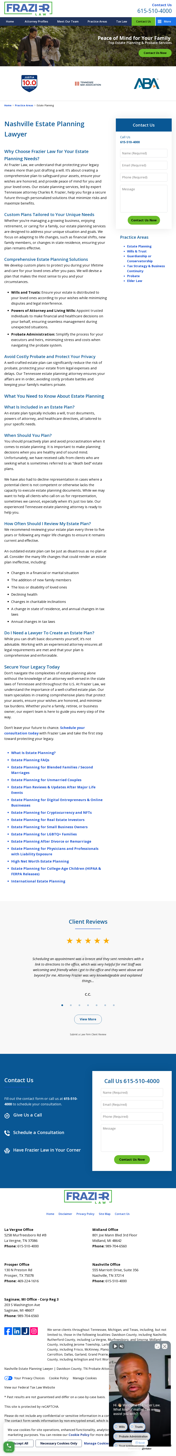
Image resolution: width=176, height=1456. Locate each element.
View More (88, 1019)
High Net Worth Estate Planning (40, 861)
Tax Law (121, 21)
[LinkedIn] (17, 1331)
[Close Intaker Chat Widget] (164, 1346)
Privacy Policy (85, 1214)
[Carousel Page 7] (113, 1005)
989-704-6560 (116, 1246)
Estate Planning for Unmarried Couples (46, 780)
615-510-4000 (154, 10)
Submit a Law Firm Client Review (88, 1034)
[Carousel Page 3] (79, 1005)
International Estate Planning (38, 881)
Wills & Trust (137, 251)
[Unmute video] (115, 1346)
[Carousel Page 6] (105, 1005)
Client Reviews (88, 921)
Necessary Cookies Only (58, 1443)
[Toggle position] (157, 1346)
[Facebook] (8, 1331)
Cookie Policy (58, 1378)
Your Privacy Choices (29, 1378)
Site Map (105, 1214)
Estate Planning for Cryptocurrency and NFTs (51, 812)
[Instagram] (34, 1331)
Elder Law (134, 281)
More (167, 21)
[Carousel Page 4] (88, 1005)
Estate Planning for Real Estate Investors (48, 819)
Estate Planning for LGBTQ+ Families (44, 834)
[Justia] (25, 1331)
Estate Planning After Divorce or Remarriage (51, 841)
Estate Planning (139, 246)
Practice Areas (97, 21)
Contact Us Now (155, 53)
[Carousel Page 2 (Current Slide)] (71, 1005)
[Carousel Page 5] (96, 1005)
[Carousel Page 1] (62, 1005)
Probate (133, 276)
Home (10, 21)
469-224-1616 (28, 1281)
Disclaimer (65, 1214)
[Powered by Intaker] (147, 1449)
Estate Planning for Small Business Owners (49, 827)
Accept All (20, 1443)
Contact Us (162, 5)
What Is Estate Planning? (33, 752)
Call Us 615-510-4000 (132, 1081)
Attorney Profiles (36, 21)
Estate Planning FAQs (30, 760)
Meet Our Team (68, 21)
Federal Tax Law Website (36, 1387)
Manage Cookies (85, 1378)
